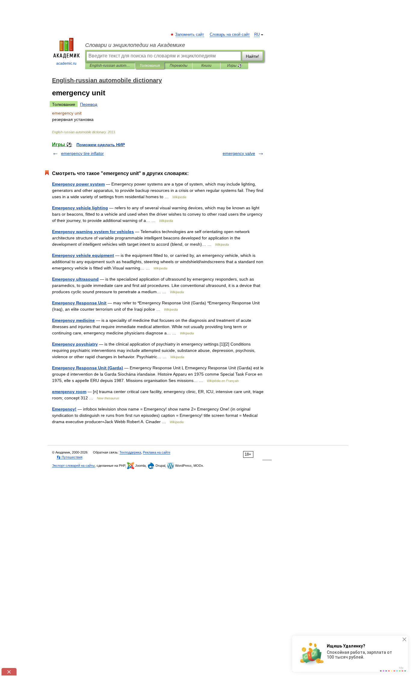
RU (257, 34)
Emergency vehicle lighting (80, 207)
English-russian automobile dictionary (110, 65)
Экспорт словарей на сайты (73, 465)
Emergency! (64, 409)
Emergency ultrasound (75, 279)
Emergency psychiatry (75, 344)
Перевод (88, 104)
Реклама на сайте (156, 452)
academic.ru (66, 63)
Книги (206, 65)
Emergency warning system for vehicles (93, 231)
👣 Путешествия (69, 457)
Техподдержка (130, 452)
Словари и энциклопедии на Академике (135, 45)
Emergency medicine (73, 320)
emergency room (69, 391)
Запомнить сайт (190, 34)
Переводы (178, 65)
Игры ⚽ (234, 65)
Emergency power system (78, 184)
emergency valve (239, 153)
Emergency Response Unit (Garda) (87, 367)
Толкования (150, 65)
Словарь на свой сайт (230, 34)
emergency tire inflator (82, 153)
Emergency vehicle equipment (83, 255)
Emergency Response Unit (79, 302)
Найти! (252, 56)
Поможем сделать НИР (100, 144)
